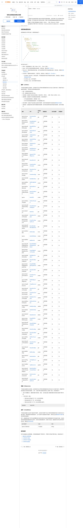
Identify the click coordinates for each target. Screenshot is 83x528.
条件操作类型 (30, 421)
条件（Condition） (52, 73)
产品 (17, 2)
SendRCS (32, 197)
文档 (66, 2)
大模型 (13, 2)
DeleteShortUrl (33, 314)
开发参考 (29, 8)
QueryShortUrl (33, 160)
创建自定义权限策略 (27, 436)
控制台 (72, 2)
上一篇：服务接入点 (26, 446)
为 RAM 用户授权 (26, 438)
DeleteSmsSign (33, 329)
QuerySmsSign (33, 347)
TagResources (33, 365)
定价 (28, 2)
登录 (80, 2)
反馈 (45, 452)
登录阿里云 (19, 21)
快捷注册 (8, 21)
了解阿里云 (42, 2)
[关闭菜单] (2, 2)
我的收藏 (61, 15)
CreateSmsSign (33, 174)
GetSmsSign (32, 231)
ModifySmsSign (33, 306)
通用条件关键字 (58, 102)
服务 (38, 2)
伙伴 (35, 2)
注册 (75, 2)
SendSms (32, 211)
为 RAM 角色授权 (26, 441)
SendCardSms (33, 356)
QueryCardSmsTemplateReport (33, 370)
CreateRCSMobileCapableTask (33, 265)
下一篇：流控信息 (59, 446)
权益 (25, 2)
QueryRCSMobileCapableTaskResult (33, 245)
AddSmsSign (32, 352)
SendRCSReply (33, 236)
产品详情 (55, 15)
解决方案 (21, 2)
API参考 (34, 8)
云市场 (31, 2)
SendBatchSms (33, 178)
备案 (69, 2)
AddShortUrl (32, 240)
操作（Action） (51, 68)
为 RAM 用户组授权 (27, 439)
